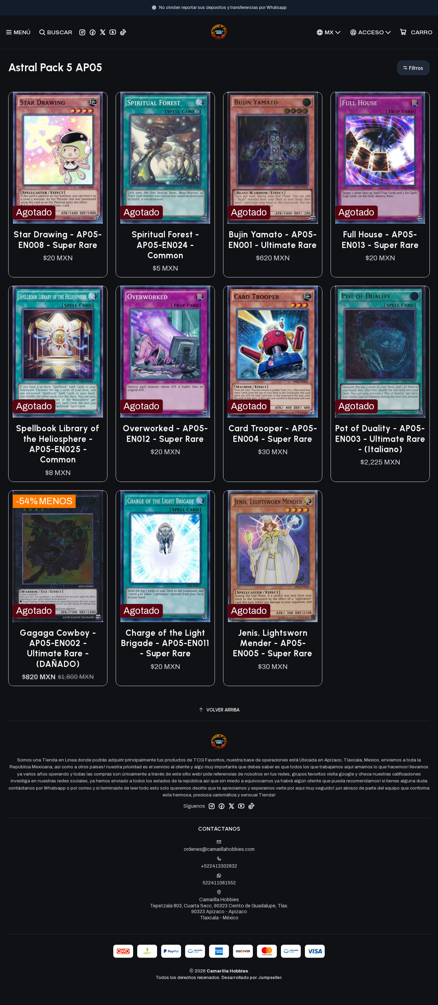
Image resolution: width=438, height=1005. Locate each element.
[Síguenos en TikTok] (123, 32)
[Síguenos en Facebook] (92, 32)
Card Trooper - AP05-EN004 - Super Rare (273, 433)
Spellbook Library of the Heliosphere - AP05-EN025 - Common (58, 443)
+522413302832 (219, 866)
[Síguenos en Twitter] (102, 32)
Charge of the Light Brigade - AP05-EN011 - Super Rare (165, 643)
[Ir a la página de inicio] (219, 32)
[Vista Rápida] (95, 158)
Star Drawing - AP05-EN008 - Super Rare (58, 239)
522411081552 (219, 882)
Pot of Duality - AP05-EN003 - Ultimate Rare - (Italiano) (380, 438)
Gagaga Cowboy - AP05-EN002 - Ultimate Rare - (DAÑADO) (58, 648)
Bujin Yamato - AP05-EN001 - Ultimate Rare (273, 239)
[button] (413, 67)
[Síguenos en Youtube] (112, 32)
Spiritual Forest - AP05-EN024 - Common (165, 244)
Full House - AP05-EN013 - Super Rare (380, 239)
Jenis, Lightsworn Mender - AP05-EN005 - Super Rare (272, 643)
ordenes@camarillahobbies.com (219, 849)
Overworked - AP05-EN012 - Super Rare (165, 433)
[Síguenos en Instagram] (82, 32)
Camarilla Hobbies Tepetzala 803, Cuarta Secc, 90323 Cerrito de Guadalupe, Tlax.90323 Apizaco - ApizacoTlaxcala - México (219, 908)
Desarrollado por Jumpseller (251, 977)
